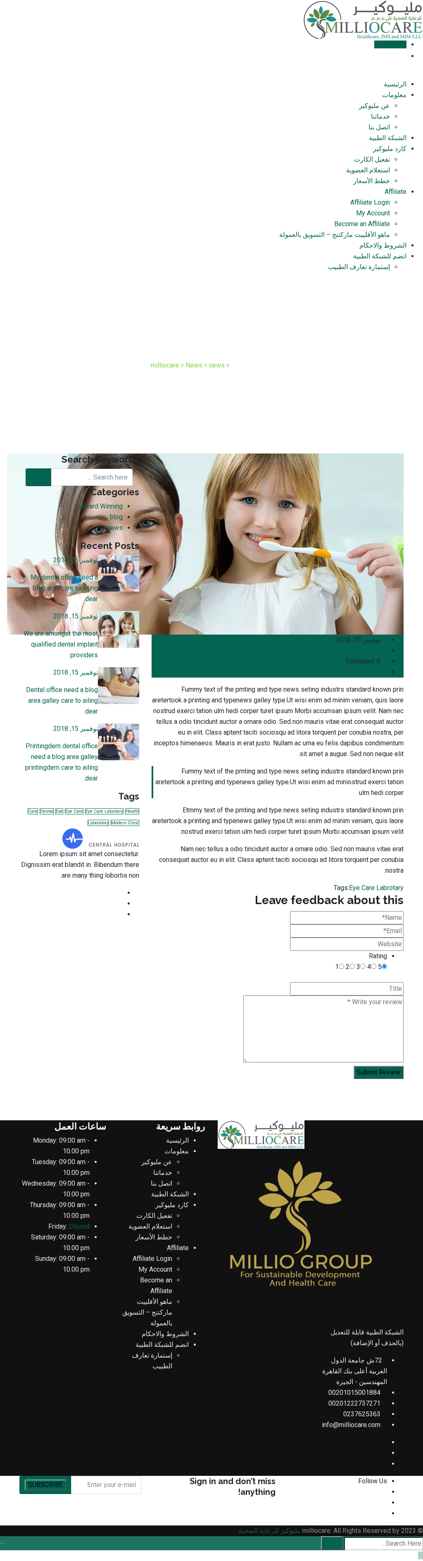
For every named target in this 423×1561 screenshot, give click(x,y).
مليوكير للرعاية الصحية (269, 1531)
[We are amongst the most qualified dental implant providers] (118, 629)
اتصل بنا (379, 127)
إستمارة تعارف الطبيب (359, 267)
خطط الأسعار (371, 181)
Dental (46, 811)
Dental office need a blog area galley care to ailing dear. (62, 700)
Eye (59, 811)
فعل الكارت (390, 44)
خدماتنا (380, 116)
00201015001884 (354, 1392)
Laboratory (98, 823)
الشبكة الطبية (387, 138)
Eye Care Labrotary (376, 888)
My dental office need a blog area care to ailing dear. (64, 588)
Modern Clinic (125, 823)
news (374, 672)
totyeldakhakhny (358, 650)
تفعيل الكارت (372, 159)
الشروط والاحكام (382, 245)
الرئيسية (395, 84)
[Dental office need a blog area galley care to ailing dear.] (118, 685)
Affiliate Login (370, 202)
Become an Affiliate (362, 224)
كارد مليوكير (389, 149)
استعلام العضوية (368, 170)
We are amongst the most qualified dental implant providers (61, 644)
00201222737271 (354, 1403)
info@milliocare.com (351, 1425)
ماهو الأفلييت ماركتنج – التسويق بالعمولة (334, 235)
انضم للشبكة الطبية (379, 256)
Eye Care (74, 811)
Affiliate (395, 192)
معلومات (394, 95)
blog (116, 517)
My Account (373, 213)
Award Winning (101, 506)
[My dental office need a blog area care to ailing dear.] (118, 573)
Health (132, 811)
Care (33, 811)
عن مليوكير (374, 106)
